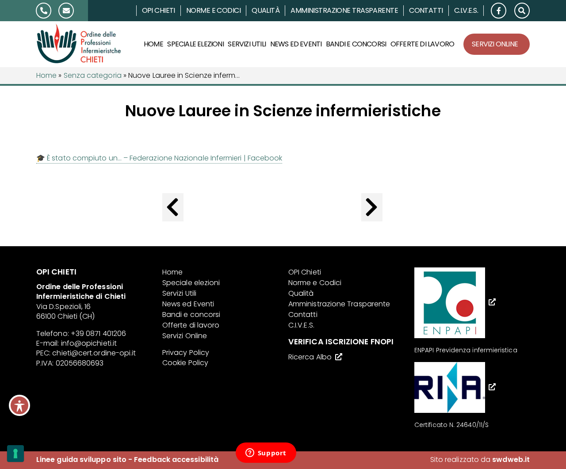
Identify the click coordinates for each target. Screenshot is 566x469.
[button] (522, 10)
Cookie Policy (185, 363)
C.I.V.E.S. (466, 10)
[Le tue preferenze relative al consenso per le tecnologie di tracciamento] (15, 453)
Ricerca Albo (310, 357)
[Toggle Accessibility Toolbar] (19, 405)
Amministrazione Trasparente (344, 10)
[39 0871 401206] (43, 11)
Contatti (426, 10)
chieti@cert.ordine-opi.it (94, 353)
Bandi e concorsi (356, 44)
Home (153, 44)
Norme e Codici (213, 10)
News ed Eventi (296, 44)
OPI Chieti (158, 10)
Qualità (265, 10)
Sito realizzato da (480, 459)
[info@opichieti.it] (66, 11)
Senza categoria (93, 75)
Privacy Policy (185, 352)
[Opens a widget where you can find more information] (265, 453)
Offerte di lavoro (422, 44)
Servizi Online (495, 44)
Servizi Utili (247, 44)
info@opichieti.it (89, 343)
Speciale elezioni (195, 44)
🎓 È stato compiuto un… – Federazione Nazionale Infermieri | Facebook (159, 158)
